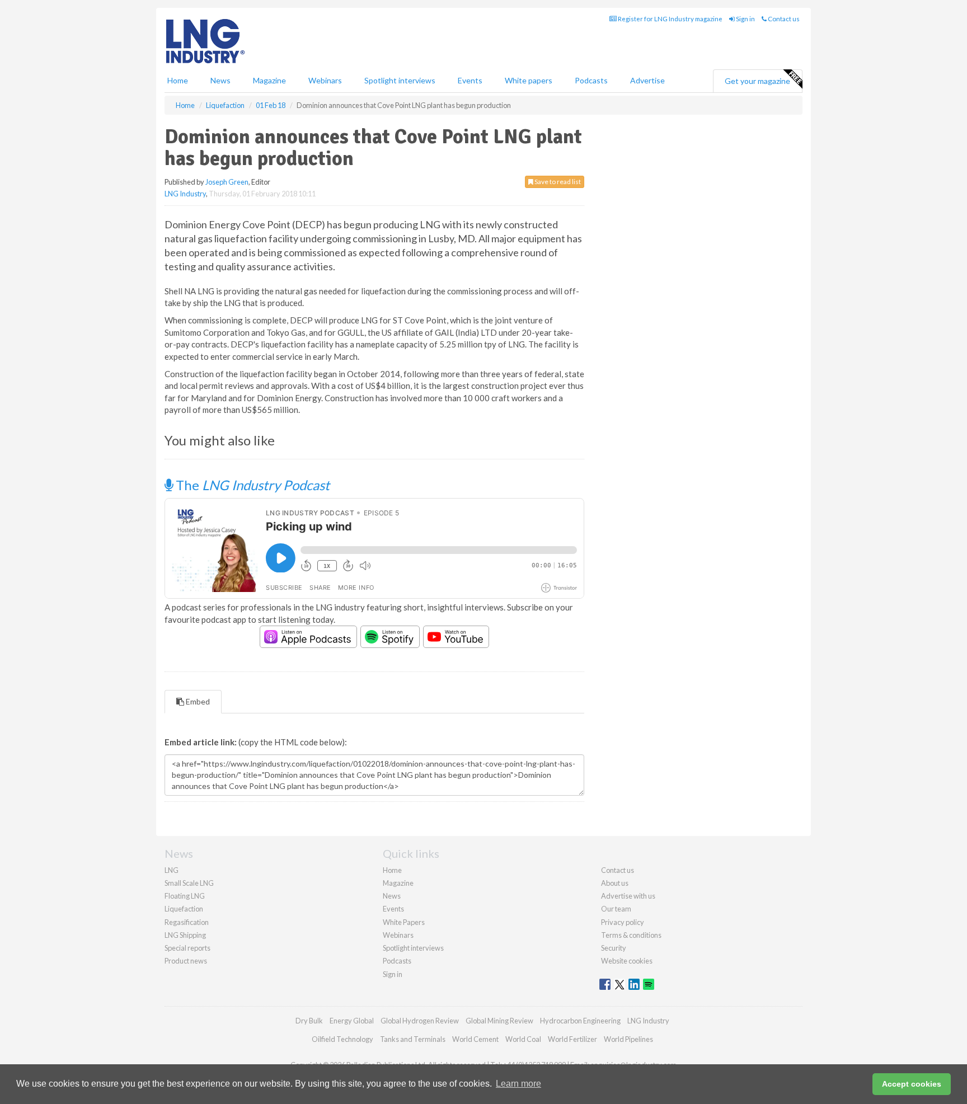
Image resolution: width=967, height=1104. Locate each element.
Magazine (269, 80)
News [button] (220, 80)
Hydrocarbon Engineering (580, 1020)
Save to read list (557, 181)
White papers (528, 80)
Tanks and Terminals (412, 1039)
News (392, 895)
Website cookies (627, 960)
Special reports (187, 947)
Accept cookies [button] (911, 1083)
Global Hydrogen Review (420, 1020)
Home (177, 80)
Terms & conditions (631, 935)
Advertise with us (628, 895)
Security (613, 947)
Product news (186, 960)
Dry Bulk (309, 1020)
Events (470, 80)
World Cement (475, 1039)
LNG (172, 870)
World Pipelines (628, 1039)
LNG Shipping (185, 935)
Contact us (783, 18)
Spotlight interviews (399, 80)
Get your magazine (757, 81)
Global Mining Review (499, 1020)
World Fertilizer (572, 1039)
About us (614, 882)
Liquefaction (184, 908)
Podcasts (591, 80)
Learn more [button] (518, 1083)
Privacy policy (622, 922)
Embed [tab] (197, 701)
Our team (616, 908)
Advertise (647, 80)
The (251, 485)
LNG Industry (185, 193)
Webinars (325, 80)
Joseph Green (226, 181)
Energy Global (352, 1020)
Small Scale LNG (189, 882)
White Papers (404, 922)
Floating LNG (185, 895)
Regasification (187, 922)
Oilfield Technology (342, 1039)
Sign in (745, 18)
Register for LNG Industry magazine (669, 18)
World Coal (523, 1039)
